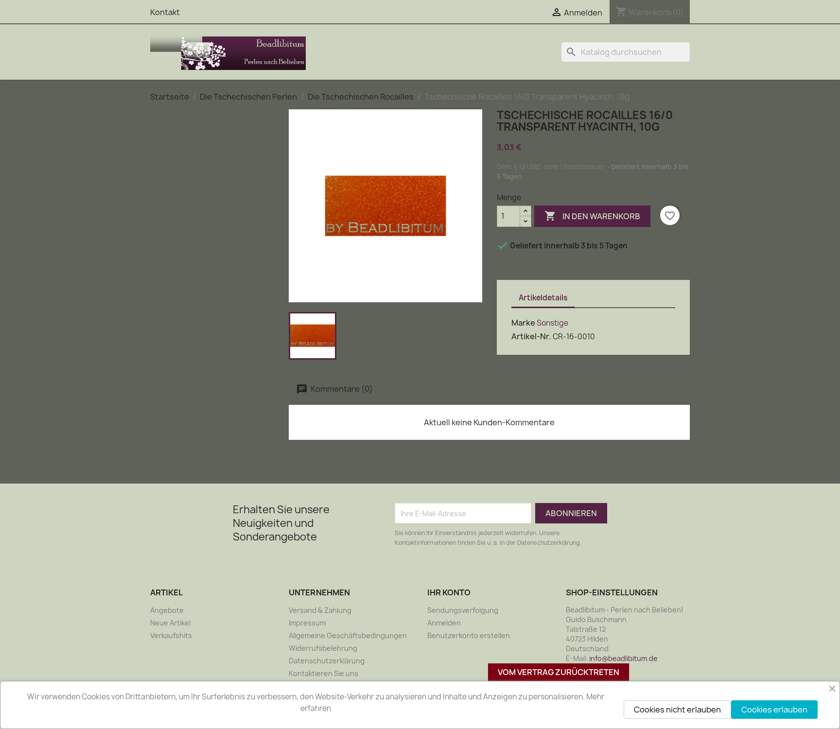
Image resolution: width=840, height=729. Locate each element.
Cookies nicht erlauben (677, 709)
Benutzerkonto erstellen (468, 635)
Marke (523, 323)
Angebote (167, 610)
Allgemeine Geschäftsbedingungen (348, 635)
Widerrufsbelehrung (323, 648)
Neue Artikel (170, 622)
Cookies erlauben (774, 709)
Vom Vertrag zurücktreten (558, 672)
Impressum (307, 622)
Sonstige (552, 323)
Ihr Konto (449, 592)
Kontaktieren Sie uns (323, 673)
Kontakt (165, 12)
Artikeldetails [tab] (543, 298)
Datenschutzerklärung (327, 660)
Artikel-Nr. (531, 336)
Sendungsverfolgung (462, 610)
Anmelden (444, 622)
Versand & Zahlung (320, 610)
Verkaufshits (171, 635)
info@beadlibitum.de (623, 658)
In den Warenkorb (592, 216)
